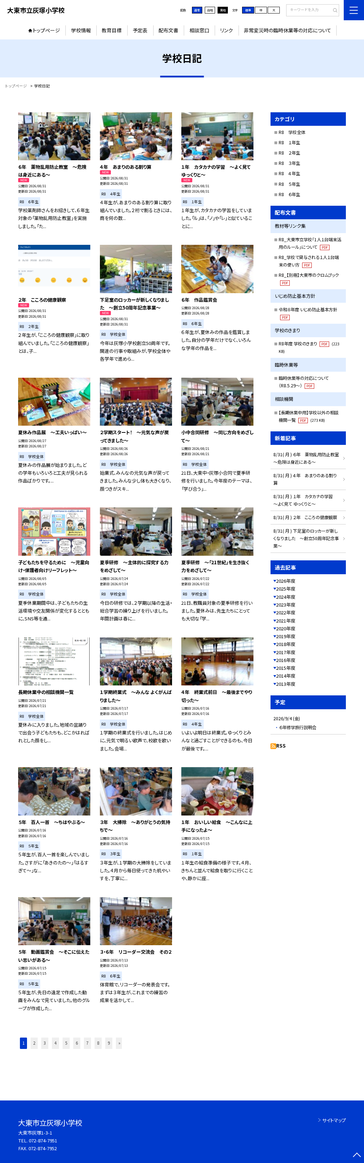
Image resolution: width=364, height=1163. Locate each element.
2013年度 (285, 683)
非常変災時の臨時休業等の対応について (287, 30)
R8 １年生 (289, 142)
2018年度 (285, 644)
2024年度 (285, 596)
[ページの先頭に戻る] (356, 1155)
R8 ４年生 (289, 173)
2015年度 (285, 667)
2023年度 (285, 604)
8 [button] (98, 1043)
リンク (226, 30)
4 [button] (55, 1043)
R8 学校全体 (292, 132)
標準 (248, 10)
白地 (210, 10)
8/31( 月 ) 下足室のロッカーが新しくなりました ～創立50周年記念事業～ (306, 538)
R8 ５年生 (289, 184)
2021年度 (285, 620)
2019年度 (285, 636)
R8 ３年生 (289, 163)
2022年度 (285, 612)
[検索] (333, 10)
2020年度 (285, 628)
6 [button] (77, 1043)
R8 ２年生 (289, 153)
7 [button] (87, 1043)
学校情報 (81, 30)
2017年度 (285, 652)
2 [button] (34, 1043)
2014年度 (285, 675)
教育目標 (112, 30)
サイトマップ (334, 1120)
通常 (197, 10)
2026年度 (285, 580)
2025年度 (285, 588)
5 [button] (66, 1043)
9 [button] (109, 1043)
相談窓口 (199, 30)
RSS (281, 745)
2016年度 (285, 660)
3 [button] (45, 1043)
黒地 (223, 10)
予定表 (140, 30)
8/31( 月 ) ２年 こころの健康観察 (305, 517)
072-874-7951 (43, 1140)
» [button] (119, 1043)
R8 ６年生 (289, 194)
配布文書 (168, 30)
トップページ (46, 30)
